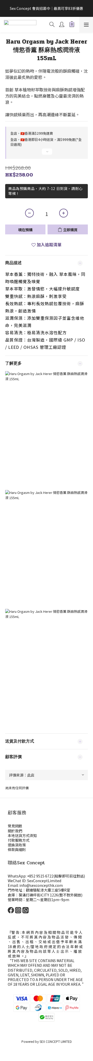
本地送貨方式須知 (22, 835)
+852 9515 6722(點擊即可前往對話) (56, 876)
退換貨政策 (17, 844)
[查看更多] (46, 153)
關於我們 (15, 830)
